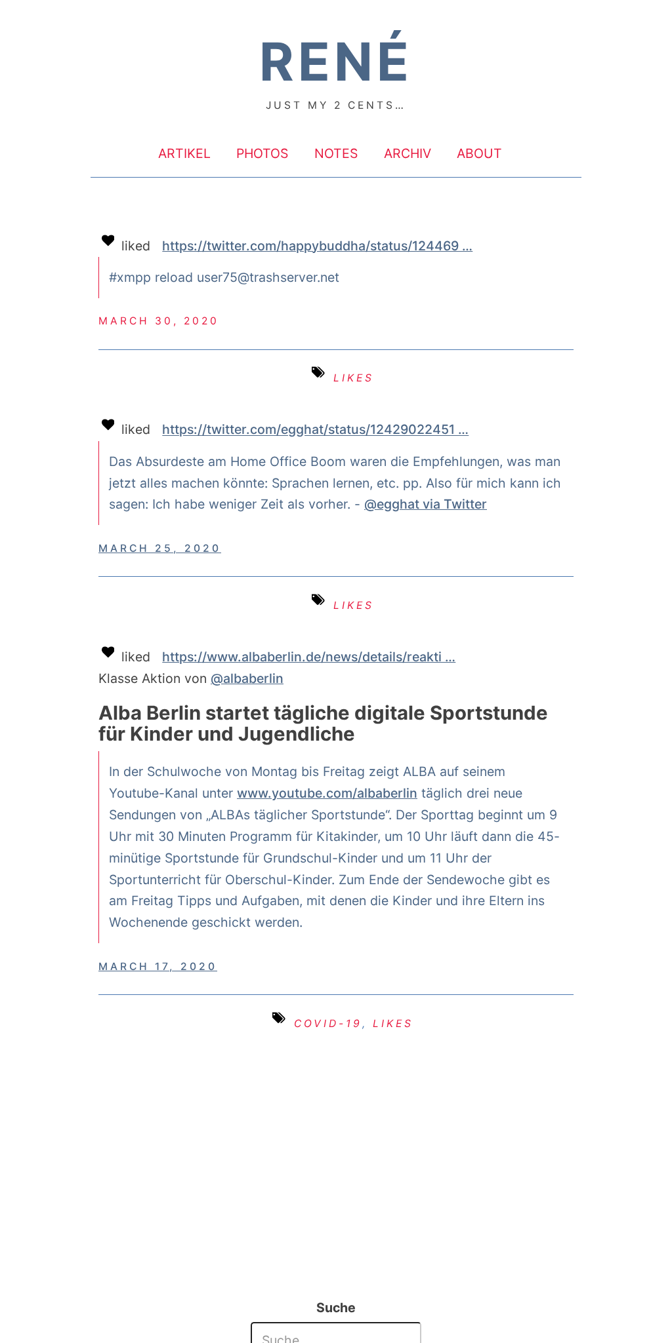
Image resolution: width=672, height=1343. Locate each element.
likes (353, 378)
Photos (262, 153)
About (479, 153)
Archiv (407, 153)
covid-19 (328, 1023)
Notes (336, 153)
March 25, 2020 (159, 548)
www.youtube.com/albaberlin (327, 793)
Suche (336, 1307)
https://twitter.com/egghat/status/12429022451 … (315, 430)
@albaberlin (247, 678)
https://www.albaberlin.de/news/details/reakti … (308, 657)
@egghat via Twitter (425, 504)
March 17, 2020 (157, 966)
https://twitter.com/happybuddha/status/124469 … (317, 246)
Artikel (184, 153)
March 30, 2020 (158, 321)
